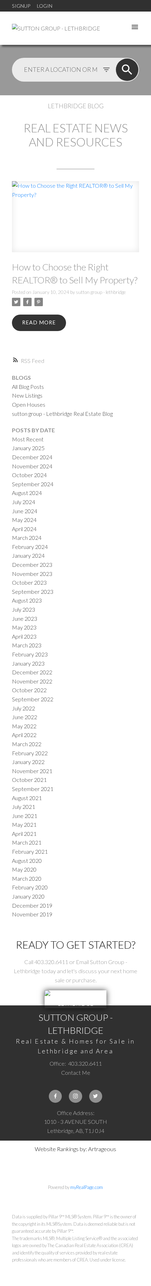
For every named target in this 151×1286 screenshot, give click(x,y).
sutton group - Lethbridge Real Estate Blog (62, 413)
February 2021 (30, 851)
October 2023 (29, 582)
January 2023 (28, 663)
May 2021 (24, 824)
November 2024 (32, 466)
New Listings (27, 395)
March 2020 (26, 878)
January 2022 (28, 761)
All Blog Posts (28, 386)
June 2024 (24, 511)
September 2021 (32, 788)
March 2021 (26, 842)
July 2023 (23, 609)
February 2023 (30, 654)
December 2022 (32, 672)
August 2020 (27, 860)
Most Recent (28, 439)
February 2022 (30, 753)
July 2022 (23, 708)
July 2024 (23, 501)
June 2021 (24, 815)
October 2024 (29, 475)
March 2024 (26, 537)
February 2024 (30, 546)
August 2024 (27, 492)
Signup (21, 6)
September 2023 (32, 591)
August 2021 (27, 798)
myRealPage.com (86, 1187)
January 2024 (28, 555)
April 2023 (24, 636)
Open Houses (28, 404)
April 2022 (24, 734)
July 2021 (23, 806)
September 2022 (32, 699)
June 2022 (24, 717)
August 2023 (27, 600)
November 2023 (32, 573)
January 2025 (28, 448)
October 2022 (29, 690)
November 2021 (32, 771)
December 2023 (32, 564)
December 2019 (32, 905)
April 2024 (24, 528)
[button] (55, 1096)
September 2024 (32, 484)
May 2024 (24, 519)
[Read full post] (75, 221)
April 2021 (24, 833)
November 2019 (32, 914)
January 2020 (28, 896)
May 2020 (24, 869)
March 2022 (26, 744)
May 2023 (24, 627)
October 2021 (29, 779)
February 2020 (30, 887)
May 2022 (24, 726)
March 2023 (26, 645)
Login (44, 6)
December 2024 (32, 457)
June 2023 (24, 618)
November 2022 (32, 681)
